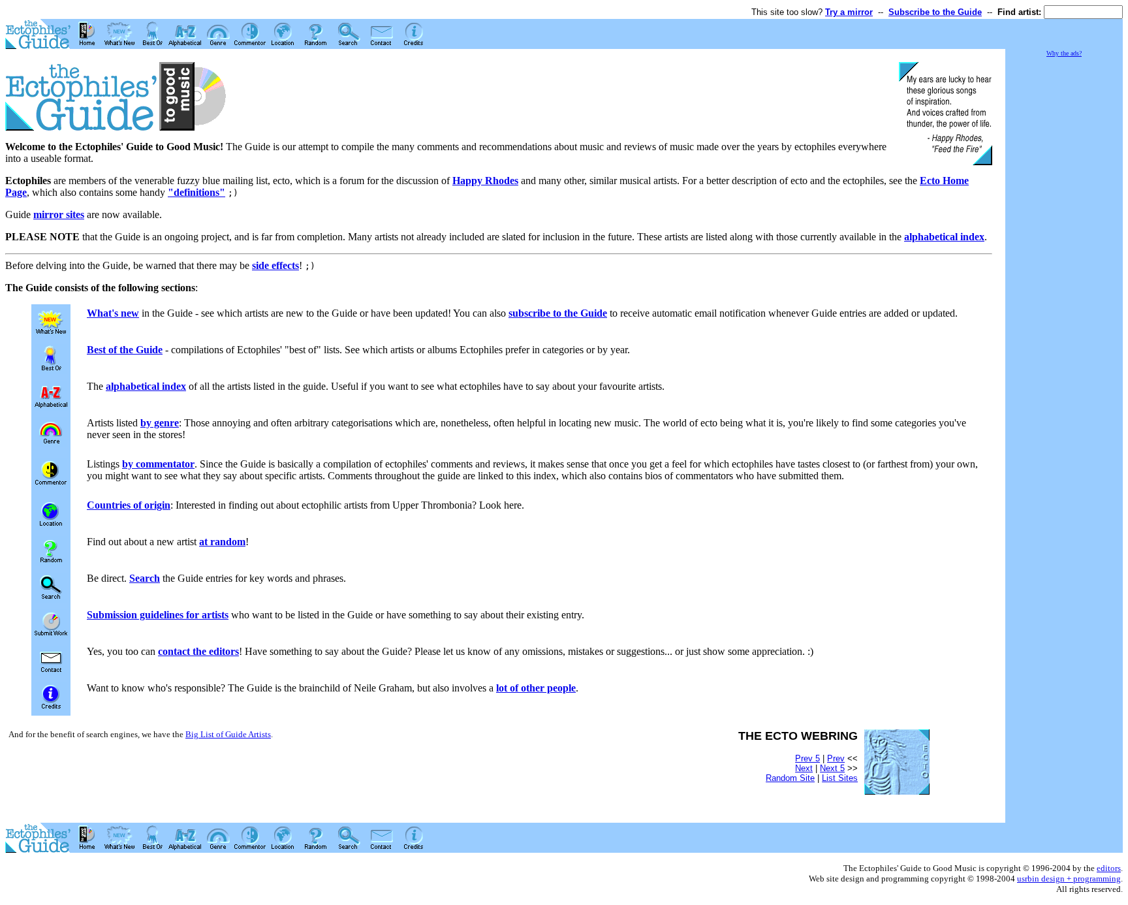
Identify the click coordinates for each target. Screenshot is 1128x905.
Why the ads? (1064, 53)
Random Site (790, 778)
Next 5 (832, 768)
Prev (836, 758)
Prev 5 (807, 758)
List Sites (840, 778)
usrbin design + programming (1069, 878)
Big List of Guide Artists (228, 734)
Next (804, 768)
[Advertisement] (1064, 255)
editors (1109, 868)
